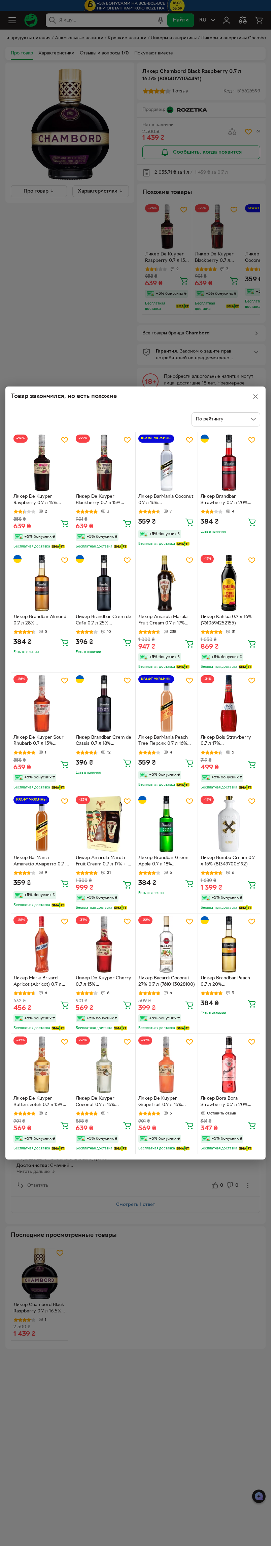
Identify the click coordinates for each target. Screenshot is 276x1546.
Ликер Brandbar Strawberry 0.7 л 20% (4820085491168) (224, 500)
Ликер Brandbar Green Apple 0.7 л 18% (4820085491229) (163, 862)
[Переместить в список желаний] (64, 440)
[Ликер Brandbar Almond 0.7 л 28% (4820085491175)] (41, 583)
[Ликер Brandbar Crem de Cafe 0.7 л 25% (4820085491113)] (104, 583)
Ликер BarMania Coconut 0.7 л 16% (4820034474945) (165, 500)
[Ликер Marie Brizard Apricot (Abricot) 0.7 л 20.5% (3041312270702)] (41, 944)
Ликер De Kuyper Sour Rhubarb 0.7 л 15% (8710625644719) (38, 741)
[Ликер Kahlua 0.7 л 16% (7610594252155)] (229, 583)
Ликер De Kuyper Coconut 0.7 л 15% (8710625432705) (95, 1102)
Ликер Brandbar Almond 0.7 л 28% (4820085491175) (39, 621)
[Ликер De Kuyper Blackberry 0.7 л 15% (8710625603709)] (104, 463)
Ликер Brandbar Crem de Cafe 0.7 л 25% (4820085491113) (103, 621)
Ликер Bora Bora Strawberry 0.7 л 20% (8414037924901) (224, 1102)
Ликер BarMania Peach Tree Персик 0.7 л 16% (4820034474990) (163, 741)
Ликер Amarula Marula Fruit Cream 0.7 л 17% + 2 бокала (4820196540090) (103, 862)
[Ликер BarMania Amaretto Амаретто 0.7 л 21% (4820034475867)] (41, 824)
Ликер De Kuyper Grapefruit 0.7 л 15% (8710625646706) (160, 1102)
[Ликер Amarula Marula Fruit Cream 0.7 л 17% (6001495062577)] (166, 583)
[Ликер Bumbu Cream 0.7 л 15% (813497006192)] (229, 824)
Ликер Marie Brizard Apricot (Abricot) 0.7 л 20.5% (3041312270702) (39, 982)
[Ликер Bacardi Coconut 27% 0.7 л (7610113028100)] (166, 944)
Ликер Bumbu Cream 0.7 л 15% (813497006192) (228, 861)
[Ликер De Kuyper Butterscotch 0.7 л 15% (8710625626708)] (41, 1064)
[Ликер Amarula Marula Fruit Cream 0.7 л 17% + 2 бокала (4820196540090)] (104, 824)
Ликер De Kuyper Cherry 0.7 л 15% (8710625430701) (103, 982)
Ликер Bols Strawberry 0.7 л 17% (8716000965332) (226, 741)
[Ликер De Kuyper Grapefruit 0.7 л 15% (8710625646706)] (166, 1064)
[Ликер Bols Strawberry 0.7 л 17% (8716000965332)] (229, 703)
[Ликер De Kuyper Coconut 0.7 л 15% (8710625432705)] (104, 1064)
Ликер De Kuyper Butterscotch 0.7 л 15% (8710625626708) (38, 1102)
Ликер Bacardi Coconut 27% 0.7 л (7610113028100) (166, 981)
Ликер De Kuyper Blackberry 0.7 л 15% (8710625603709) (98, 500)
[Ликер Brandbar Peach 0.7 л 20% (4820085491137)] (229, 944)
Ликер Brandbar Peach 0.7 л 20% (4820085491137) (225, 982)
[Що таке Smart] (58, 546)
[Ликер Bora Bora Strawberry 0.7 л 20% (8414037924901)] (229, 1064)
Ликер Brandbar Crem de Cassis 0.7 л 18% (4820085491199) (103, 741)
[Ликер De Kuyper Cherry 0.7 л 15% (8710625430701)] (104, 944)
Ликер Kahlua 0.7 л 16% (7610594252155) (226, 620)
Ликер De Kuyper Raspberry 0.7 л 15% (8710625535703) (35, 500)
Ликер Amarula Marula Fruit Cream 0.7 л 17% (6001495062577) (162, 621)
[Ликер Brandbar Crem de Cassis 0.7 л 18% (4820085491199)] (104, 703)
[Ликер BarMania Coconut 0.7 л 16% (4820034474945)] (166, 463)
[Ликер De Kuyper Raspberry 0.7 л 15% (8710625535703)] (41, 463)
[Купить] (64, 523)
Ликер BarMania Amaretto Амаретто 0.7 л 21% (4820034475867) (40, 862)
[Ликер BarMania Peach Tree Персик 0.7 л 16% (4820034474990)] (166, 703)
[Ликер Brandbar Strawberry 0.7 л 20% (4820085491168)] (229, 463)
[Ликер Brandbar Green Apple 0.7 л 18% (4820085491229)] (166, 824)
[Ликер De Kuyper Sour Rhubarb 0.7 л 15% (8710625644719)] (41, 703)
